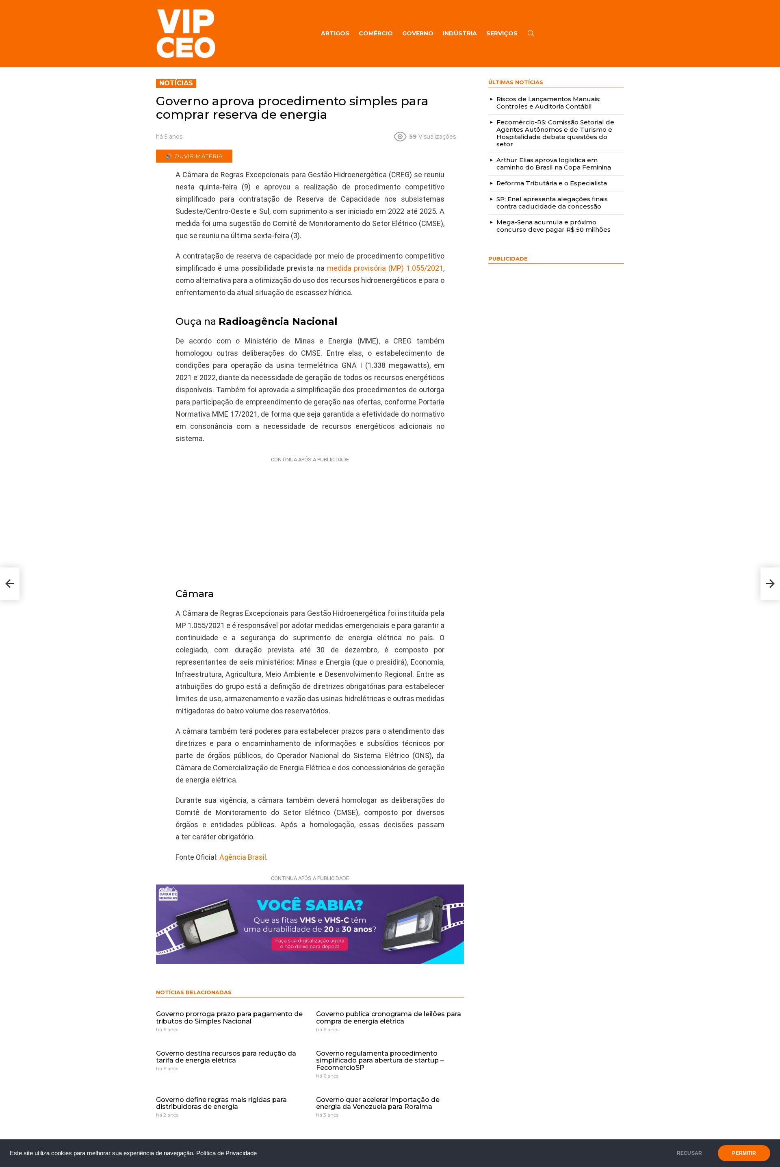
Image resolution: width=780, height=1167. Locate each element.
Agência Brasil (242, 857)
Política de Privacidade (226, 1153)
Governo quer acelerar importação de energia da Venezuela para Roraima (378, 1103)
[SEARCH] (531, 33)
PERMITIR (744, 1153)
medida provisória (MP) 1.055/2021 (385, 268)
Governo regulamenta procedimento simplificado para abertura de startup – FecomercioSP (380, 1060)
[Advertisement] (310, 516)
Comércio (376, 33)
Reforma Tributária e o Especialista (551, 183)
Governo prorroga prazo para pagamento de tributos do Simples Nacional (229, 1017)
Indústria (460, 33)
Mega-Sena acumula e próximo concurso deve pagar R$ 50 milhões (553, 225)
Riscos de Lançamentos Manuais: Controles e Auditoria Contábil (548, 102)
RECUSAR (689, 1153)
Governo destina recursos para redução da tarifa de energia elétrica (226, 1057)
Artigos (335, 33)
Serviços (502, 33)
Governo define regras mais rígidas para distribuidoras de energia (221, 1103)
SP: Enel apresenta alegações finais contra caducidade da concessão (552, 202)
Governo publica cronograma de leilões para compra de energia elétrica (388, 1017)
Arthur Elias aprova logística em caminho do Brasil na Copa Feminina (553, 163)
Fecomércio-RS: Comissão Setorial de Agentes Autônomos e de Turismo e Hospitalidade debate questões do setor (555, 133)
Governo (417, 33)
